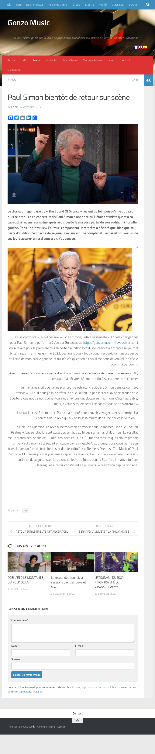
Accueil (11, 60)
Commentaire (19, 620)
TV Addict (124, 60)
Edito (25, 60)
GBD (15, 107)
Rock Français (34, 4)
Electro (89, 4)
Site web (16, 659)
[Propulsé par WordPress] (34, 726)
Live (110, 60)
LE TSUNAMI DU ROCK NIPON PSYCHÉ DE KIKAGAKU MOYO (110, 582)
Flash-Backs (70, 60)
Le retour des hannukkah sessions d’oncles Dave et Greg (68, 582)
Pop (18, 4)
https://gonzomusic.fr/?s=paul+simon (109, 343)
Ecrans (133, 4)
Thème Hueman (56, 726)
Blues (76, 4)
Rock (8, 4)
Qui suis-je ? (14, 69)
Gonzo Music (29, 22)
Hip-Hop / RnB (58, 4)
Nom (15, 646)
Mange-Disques (92, 60)
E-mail (79, 646)
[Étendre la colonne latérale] (148, 80)
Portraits (51, 60)
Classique (118, 4)
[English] (140, 47)
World (103, 4)
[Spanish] (145, 47)
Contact (78, 713)
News (36, 60)
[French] (136, 47)
